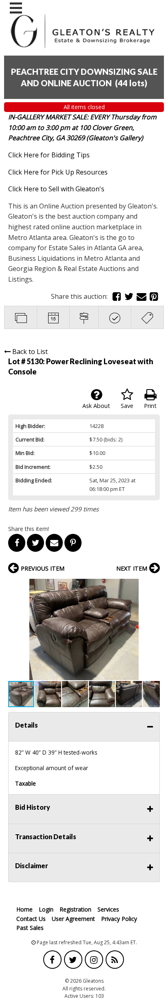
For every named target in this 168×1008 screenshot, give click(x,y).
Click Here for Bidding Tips (49, 154)
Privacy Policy (119, 919)
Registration (75, 909)
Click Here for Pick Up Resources (58, 172)
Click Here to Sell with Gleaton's (56, 188)
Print (150, 406)
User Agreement (73, 919)
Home (24, 909)
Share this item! (28, 529)
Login (46, 909)
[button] (152, 586)
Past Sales (30, 928)
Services (108, 909)
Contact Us (31, 919)
